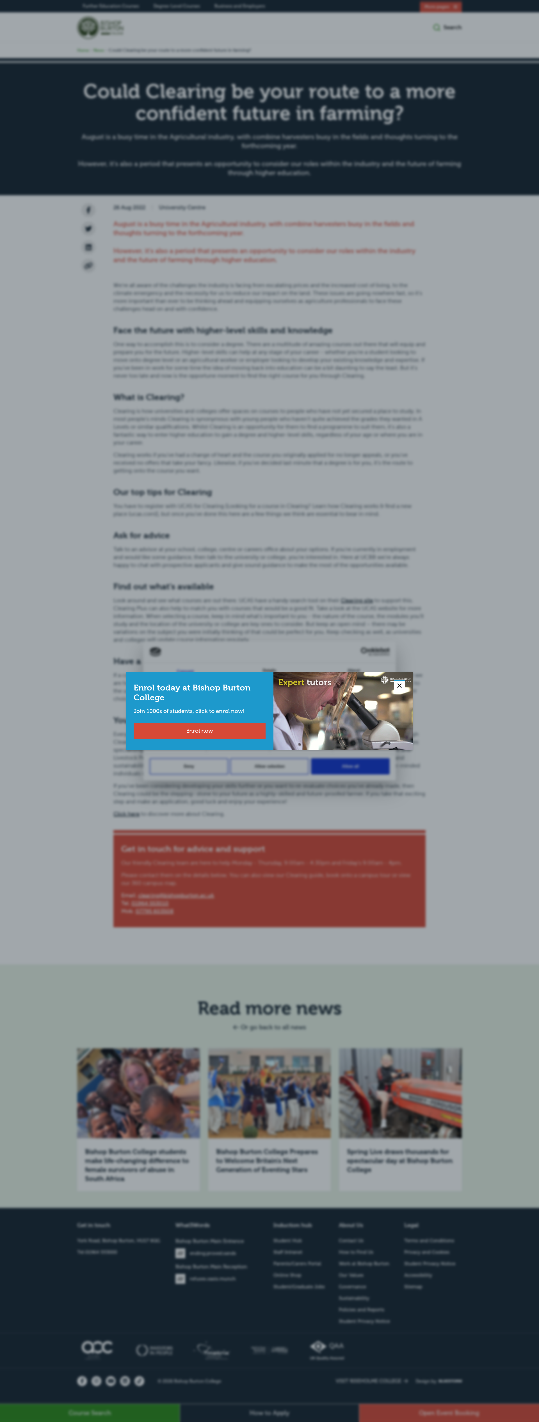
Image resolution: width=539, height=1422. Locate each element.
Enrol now (199, 730)
